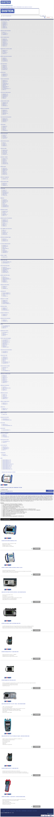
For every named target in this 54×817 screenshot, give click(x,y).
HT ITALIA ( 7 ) (5, 22)
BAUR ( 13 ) (4, 104)
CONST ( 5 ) (5, 378)
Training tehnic (2, 452)
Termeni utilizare (7, 6)
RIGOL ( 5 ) (4, 202)
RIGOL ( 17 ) (5, 215)
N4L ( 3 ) (4, 333)
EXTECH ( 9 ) (5, 160)
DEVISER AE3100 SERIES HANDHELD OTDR (9, 540)
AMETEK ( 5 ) (5, 382)
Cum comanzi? (29, 6)
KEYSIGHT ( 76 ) (5, 239)
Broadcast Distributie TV (4, 312)
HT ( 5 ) (4, 203)
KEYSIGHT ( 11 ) (5, 245)
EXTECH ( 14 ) (5, 69)
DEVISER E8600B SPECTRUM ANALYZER (9, 680)
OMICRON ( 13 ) (5, 84)
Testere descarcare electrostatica (6, 349)
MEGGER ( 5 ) (5, 59)
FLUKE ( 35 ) (5, 267)
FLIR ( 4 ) (4, 142)
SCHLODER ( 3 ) (5, 351)
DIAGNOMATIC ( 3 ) (6, 418)
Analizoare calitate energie (4, 20)
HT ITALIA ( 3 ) (5, 68)
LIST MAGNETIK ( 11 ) (6, 339)
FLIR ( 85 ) (4, 136)
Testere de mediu (3, 148)
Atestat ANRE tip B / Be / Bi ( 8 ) (8, 463)
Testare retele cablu (3, 260)
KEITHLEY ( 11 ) (5, 201)
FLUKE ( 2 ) (4, 159)
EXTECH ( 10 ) (5, 27)
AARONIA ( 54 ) (5, 326)
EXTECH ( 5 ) (5, 76)
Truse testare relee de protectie (5, 116)
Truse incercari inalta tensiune (5, 92)
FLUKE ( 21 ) (5, 376)
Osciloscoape (2, 188)
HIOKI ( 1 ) (4, 129)
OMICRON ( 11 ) (5, 119)
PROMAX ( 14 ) (5, 455)
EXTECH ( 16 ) (5, 174)
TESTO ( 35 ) (5, 168)
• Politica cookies (18, 810)
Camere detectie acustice (4, 140)
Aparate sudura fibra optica (5, 275)
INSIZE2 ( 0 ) (5, 434)
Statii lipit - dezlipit (3, 255)
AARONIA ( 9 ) (5, 342)
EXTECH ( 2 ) (5, 250)
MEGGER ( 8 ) (5, 126)
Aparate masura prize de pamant (6, 56)
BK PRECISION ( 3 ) (6, 310)
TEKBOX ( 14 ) (5, 357)
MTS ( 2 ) (4, 335)
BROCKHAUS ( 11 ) (6, 343)
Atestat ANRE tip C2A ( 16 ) (7, 464)
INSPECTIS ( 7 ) (5, 424)
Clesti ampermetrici (3, 63)
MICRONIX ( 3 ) (5, 359)
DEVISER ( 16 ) (5, 270)
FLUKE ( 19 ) (5, 21)
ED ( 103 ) (4, 454)
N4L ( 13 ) (4, 247)
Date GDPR (2, 6)
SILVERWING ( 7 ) (5, 448)
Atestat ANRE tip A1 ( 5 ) (7, 460)
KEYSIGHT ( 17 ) (5, 219)
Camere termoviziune (4, 133)
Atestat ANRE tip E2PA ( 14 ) (7, 468)
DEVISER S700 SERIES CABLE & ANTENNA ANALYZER (11, 623)
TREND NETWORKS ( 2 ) (7, 278)
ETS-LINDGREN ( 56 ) (6, 325)
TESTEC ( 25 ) (5, 195)
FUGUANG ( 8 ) (5, 130)
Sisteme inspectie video (4, 181)
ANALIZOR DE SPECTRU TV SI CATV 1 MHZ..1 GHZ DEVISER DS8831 (13, 703)
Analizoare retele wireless (4, 284)
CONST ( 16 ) (5, 395)
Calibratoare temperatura (4, 385)
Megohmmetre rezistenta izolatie (6, 48)
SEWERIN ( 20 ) (5, 169)
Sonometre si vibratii (3, 156)
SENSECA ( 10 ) (5, 158)
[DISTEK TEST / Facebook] (0, 809)
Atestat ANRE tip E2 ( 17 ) (7, 467)
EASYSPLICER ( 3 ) (6, 277)
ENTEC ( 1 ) (4, 32)
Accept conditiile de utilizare (5, 7)
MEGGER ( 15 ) (5, 74)
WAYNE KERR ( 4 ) (6, 86)
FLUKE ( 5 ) (4, 51)
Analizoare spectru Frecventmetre (6, 218)
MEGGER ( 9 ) (5, 110)
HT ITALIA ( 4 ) (5, 60)
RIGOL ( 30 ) (5, 194)
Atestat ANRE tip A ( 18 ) (7, 459)
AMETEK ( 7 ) (5, 390)
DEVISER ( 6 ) (5, 320)
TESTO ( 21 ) (5, 138)
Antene (1, 324)
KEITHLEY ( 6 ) (5, 234)
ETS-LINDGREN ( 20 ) (6, 341)
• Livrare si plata (29, 810)
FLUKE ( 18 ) (5, 38)
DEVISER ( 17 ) (5, 301)
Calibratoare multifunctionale (5, 373)
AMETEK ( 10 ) (5, 398)
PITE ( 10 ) (4, 128)
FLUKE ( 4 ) (4, 58)
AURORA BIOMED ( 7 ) (6, 429)
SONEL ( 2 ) (4, 41)
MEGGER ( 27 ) (5, 39)
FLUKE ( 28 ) (5, 153)
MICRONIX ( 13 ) (5, 367)
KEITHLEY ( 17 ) (5, 240)
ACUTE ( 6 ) (4, 191)
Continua (11, 7)
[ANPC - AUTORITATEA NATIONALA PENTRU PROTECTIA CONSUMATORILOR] (50, 814)
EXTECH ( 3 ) (5, 375)
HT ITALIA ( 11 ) (5, 33)
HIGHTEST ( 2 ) (5, 75)
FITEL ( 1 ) (4, 276)
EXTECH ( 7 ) (5, 184)
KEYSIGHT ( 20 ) (5, 200)
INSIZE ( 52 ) (5, 435)
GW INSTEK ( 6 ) (5, 221)
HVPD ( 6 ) (4, 89)
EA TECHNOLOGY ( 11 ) (7, 88)
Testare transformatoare (4, 78)
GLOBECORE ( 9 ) (5, 83)
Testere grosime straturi (4, 439)
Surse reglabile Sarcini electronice (6, 228)
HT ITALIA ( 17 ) (5, 40)
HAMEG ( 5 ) (5, 225)
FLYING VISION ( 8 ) (6, 447)
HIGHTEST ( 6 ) (5, 111)
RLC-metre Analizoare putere (5, 243)
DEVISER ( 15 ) (5, 223)
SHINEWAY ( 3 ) (5, 295)
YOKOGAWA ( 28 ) (6, 205)
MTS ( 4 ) (4, 360)
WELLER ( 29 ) (5, 256)
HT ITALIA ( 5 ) (5, 137)
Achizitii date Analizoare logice (5, 237)
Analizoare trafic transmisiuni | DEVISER (8, 472)
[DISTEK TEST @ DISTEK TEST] (7, 13)
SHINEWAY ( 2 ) (5, 288)
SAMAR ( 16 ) (5, 409)
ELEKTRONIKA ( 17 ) (6, 262)
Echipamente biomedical (4, 417)
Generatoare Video (3, 306)
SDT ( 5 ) (4, 449)
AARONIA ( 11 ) (5, 214)
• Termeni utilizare (12, 810)
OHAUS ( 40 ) (5, 414)
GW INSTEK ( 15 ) (5, 206)
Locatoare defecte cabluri (4, 100)
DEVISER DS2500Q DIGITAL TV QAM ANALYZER (10, 651)
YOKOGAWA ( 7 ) (5, 381)
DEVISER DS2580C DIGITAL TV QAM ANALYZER (10, 768)
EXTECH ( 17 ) (5, 44)
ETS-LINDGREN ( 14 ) (6, 362)
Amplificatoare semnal (4, 330)
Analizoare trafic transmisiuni (5, 318)
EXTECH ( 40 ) (5, 204)
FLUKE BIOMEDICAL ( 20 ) (7, 419)
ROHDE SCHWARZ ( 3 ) (6, 303)
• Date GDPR (7, 810)
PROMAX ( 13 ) (5, 308)
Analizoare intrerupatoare (4, 108)
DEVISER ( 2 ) (5, 315)
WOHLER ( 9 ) (5, 173)
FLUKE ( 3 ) (4, 127)
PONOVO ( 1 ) (5, 87)
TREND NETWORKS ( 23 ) (7, 261)
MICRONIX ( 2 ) (5, 334)
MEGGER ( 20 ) (5, 118)
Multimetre (2, 198)
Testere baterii (2, 124)
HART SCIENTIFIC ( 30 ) (7, 388)
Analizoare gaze (3, 166)
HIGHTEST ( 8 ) (5, 81)
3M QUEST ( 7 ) (5, 154)
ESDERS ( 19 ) (5, 170)
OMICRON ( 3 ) (5, 252)
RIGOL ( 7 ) (4, 224)
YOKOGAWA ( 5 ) (5, 193)
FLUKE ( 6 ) (4, 387)
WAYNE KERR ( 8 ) (6, 248)
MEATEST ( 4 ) (5, 403)
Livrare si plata (24, 6)
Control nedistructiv (3, 445)
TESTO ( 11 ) (5, 45)
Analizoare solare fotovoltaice (5, 30)
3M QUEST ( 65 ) (5, 163)
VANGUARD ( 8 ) (5, 113)
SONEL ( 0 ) (4, 53)
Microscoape (2, 422)
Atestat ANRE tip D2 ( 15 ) (7, 466)
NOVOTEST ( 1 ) (5, 340)
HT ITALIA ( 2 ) (5, 52)
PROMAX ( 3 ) (5, 279)
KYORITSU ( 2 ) (5, 24)
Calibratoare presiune (4, 392)
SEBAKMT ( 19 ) (5, 94)
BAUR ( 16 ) (4, 97)
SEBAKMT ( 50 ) (5, 102)
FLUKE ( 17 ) (5, 135)
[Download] (31, 548)
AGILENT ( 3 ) (5, 67)
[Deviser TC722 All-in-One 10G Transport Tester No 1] (7, 483)
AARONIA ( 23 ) (5, 220)
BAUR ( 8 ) (4, 85)
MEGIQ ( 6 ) (4, 346)
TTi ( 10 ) (4, 231)
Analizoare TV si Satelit (4, 298)
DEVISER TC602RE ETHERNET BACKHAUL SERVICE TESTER (12, 567)
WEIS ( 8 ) (4, 114)
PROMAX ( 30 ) (5, 300)
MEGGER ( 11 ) (5, 103)
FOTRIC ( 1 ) (5, 144)
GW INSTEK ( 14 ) (5, 192)
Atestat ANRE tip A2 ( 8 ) (7, 461)
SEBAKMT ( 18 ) (5, 178)
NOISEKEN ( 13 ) (5, 363)
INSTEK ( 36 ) (5, 233)
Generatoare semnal (3, 209)
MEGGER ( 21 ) (5, 80)
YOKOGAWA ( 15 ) (6, 269)
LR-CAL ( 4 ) (5, 396)
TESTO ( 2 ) (4, 161)
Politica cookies (13, 6)
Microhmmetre (3, 72)
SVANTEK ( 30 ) (5, 162)
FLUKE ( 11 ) (5, 190)
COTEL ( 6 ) (4, 121)
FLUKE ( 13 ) (5, 394)
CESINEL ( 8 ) (5, 26)
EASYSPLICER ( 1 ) (6, 272)
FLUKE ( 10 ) (5, 172)
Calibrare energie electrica (4, 401)
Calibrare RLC (2, 406)
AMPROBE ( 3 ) (5, 105)
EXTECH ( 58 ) (5, 152)
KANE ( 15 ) (4, 171)
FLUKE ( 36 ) (5, 199)
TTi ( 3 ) (4, 249)
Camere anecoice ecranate (5, 365)
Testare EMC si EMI (3, 355)
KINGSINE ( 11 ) (5, 120)
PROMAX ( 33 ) (5, 314)
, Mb (10, 491)
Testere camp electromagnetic (5, 338)
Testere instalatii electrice (4, 37)
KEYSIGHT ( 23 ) (5, 211)
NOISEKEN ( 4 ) (5, 352)
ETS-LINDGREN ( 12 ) (6, 370)
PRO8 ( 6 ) (4, 98)
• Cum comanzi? (34, 810)
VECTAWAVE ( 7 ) (5, 332)
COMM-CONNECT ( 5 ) (6, 293)
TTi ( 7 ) (4, 222)
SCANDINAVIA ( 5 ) (6, 302)
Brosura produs (4, 491)
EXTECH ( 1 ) (5, 389)
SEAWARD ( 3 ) (5, 34)
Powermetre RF (3, 291)
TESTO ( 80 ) (5, 151)
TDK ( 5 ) (4, 361)
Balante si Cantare (3, 412)
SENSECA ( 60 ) (5, 150)
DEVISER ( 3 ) (5, 309)
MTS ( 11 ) (4, 327)
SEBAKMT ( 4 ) (5, 185)
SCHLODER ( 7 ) (5, 358)
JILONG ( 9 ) (5, 280)
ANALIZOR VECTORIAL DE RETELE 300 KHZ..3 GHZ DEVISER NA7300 (14, 592)
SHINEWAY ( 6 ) (5, 281)
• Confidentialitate (23, 810)
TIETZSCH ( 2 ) (5, 42)
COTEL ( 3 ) (4, 82)
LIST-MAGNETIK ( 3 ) (6, 441)
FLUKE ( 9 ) (4, 287)
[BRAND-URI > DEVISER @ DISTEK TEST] (4, 485)
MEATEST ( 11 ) (5, 408)
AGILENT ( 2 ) (5, 379)
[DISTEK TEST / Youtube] (1, 809)
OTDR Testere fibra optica (4, 265)
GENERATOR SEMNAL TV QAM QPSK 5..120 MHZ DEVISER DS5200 (13, 796)
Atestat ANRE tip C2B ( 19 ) (7, 465)
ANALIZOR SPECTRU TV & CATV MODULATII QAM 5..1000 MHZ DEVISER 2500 (15, 736)
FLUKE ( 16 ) (5, 66)
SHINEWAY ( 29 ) (5, 271)
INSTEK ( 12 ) (5, 212)
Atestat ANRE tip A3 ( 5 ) (7, 462)
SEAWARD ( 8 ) (5, 96)
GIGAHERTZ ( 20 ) (6, 347)
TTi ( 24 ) (4, 213)
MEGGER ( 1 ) (5, 23)
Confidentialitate (19, 6)
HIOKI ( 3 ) (4, 25)
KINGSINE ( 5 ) (5, 404)
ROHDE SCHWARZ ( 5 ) (6, 292)
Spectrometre (2, 428)
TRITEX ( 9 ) (5, 442)
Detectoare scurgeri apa (4, 177)
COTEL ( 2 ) (4, 112)
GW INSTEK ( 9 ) (5, 95)
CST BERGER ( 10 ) (6, 436)
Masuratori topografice (4, 433)
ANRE (1, 458)
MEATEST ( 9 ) (5, 377)
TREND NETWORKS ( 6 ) (7, 268)
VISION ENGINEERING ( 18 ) (7, 425)
